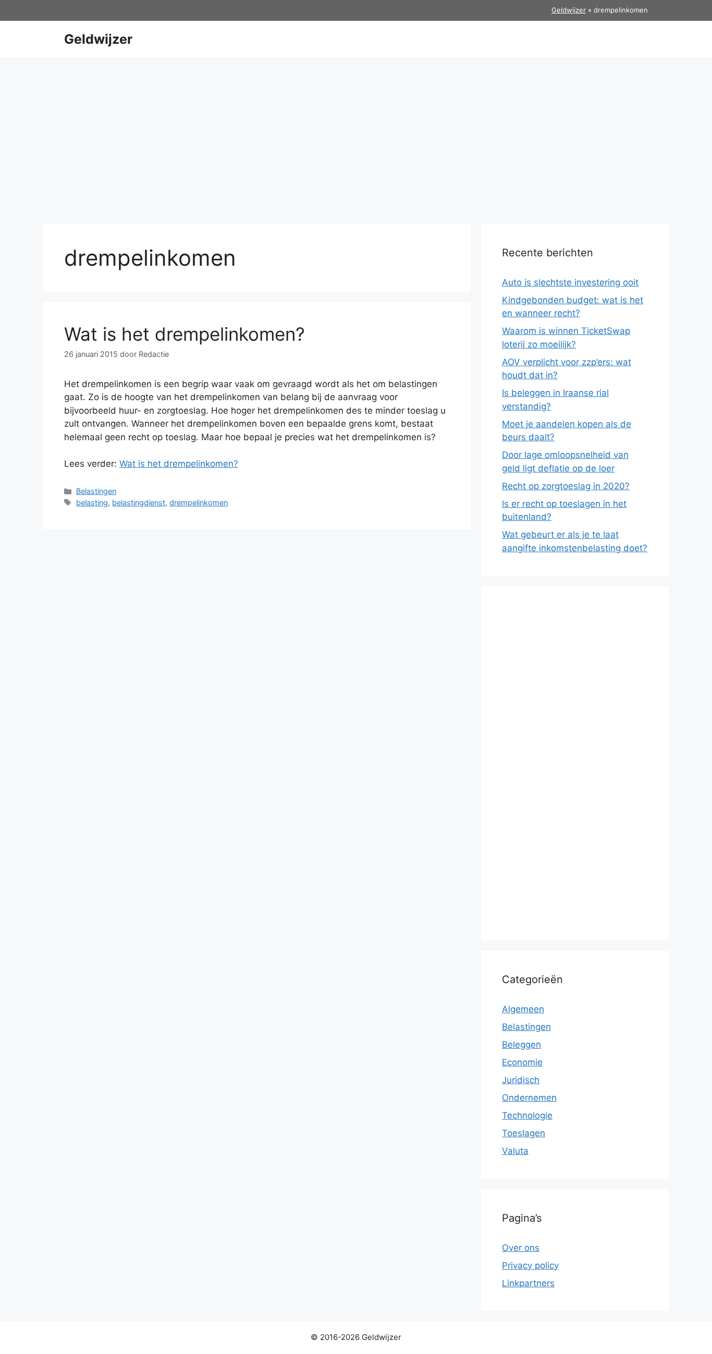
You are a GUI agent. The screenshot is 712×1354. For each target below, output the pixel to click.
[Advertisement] (356, 135)
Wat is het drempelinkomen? (184, 334)
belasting (92, 502)
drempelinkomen (198, 502)
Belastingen (96, 491)
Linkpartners (528, 1283)
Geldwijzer (568, 10)
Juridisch (520, 1080)
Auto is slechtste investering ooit (570, 282)
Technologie (527, 1115)
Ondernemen (529, 1097)
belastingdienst (138, 502)
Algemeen (523, 1009)
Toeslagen (523, 1133)
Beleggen (521, 1044)
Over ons (520, 1248)
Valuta (515, 1151)
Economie (522, 1062)
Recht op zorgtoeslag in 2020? (566, 486)
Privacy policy (530, 1265)
